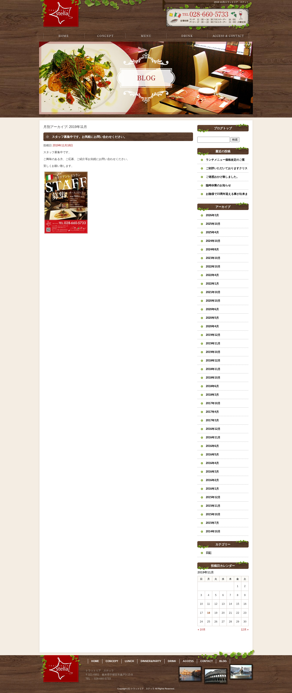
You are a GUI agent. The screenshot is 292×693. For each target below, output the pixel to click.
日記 (208, 552)
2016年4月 (212, 463)
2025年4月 (212, 232)
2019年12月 (213, 334)
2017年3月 (212, 420)
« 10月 (201, 629)
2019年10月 (213, 352)
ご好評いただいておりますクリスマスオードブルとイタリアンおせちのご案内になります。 (227, 170)
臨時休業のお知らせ (218, 185)
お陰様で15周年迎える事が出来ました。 (227, 195)
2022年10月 (213, 266)
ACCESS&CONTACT (228, 36)
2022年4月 (212, 275)
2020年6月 (212, 309)
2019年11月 (213, 343)
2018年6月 (212, 386)
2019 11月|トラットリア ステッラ (231, 2)
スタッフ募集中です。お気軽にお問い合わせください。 (89, 136)
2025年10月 (213, 223)
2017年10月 (213, 403)
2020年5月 (212, 317)
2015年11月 (213, 505)
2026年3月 (212, 215)
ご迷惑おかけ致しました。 (222, 176)
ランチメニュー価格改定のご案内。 (225, 161)
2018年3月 (212, 394)
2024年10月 (213, 240)
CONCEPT (104, 36)
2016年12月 (213, 428)
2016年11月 (213, 437)
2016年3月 (212, 471)
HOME (63, 36)
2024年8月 (212, 249)
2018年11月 (213, 369)
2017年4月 (212, 411)
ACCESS (188, 661)
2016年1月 (212, 488)
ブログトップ (223, 128)
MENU (146, 36)
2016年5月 (212, 454)
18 (208, 612)
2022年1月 (212, 283)
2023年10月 (213, 258)
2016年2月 (212, 480)
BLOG (223, 661)
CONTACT (206, 661)
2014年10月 (213, 531)
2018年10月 (213, 377)
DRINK (187, 36)
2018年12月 (213, 360)
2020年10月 (213, 300)
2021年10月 (213, 292)
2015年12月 (213, 497)
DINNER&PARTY (151, 661)
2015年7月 (212, 522)
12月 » (245, 629)
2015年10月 (213, 514)
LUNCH (129, 661)
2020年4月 (212, 326)
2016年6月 (212, 446)
